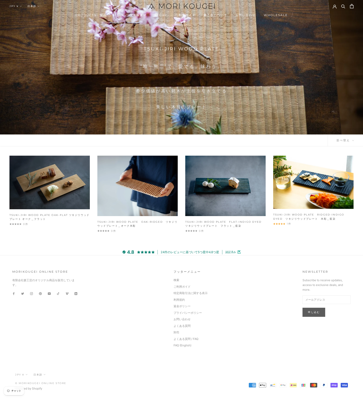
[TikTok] (58, 293)
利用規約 (179, 299)
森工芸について (215, 15)
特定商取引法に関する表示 (191, 293)
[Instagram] (31, 293)
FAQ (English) (182, 345)
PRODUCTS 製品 (91, 15)
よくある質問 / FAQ (186, 339)
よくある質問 (182, 326)
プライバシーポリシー (188, 313)
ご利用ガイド (185, 15)
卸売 (176, 332)
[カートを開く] (352, 6)
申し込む (314, 312)
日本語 (31, 6)
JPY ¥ (14, 6)
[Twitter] (22, 293)
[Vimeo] (67, 293)
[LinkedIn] (75, 293)
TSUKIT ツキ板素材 (131, 15)
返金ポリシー (182, 306)
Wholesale (276, 15)
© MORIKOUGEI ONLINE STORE (40, 383)
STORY (161, 15)
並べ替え (343, 140)
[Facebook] (13, 293)
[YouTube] (49, 293)
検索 (176, 280)
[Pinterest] (40, 293)
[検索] (343, 6)
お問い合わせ (245, 15)
